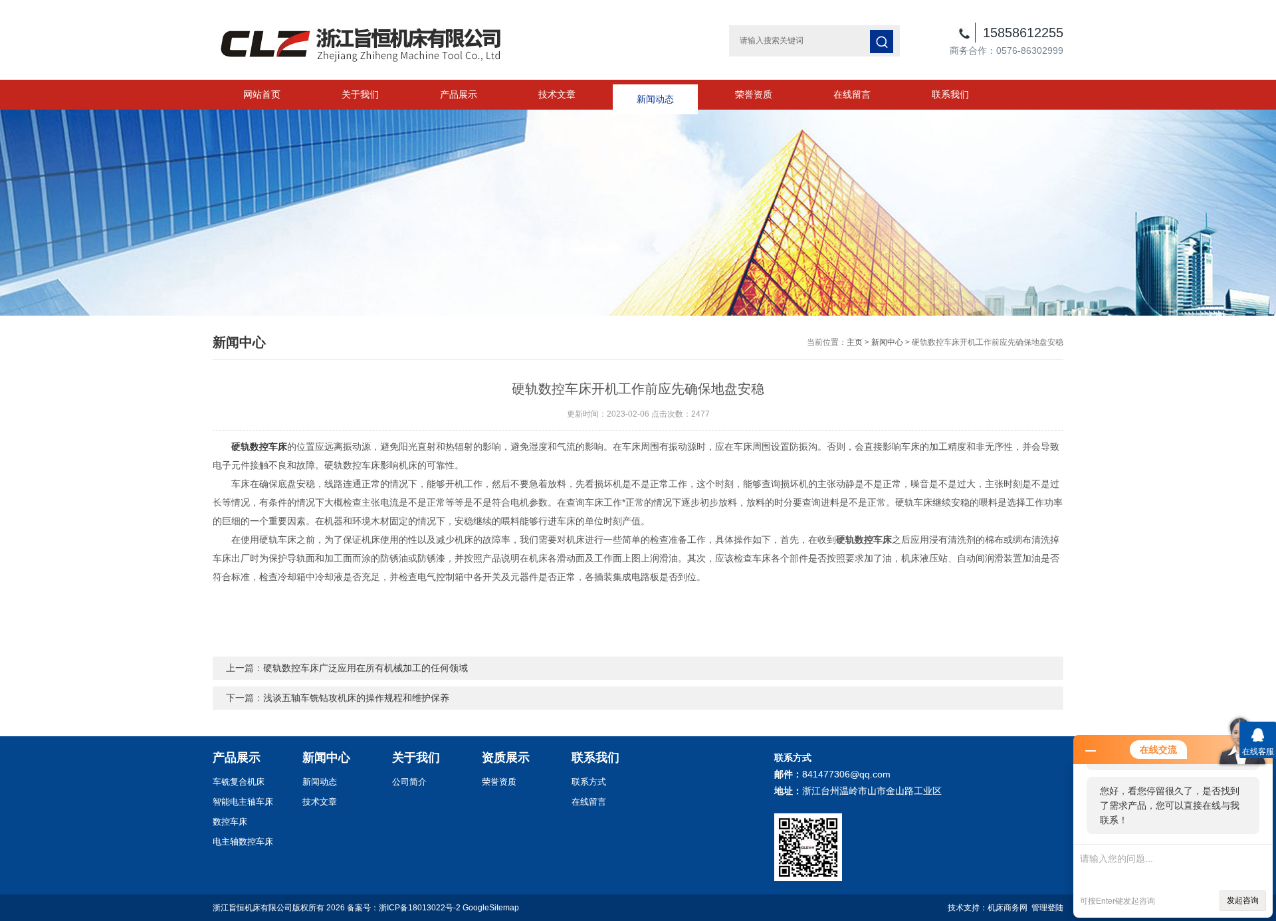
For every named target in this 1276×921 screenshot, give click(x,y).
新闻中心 (887, 342)
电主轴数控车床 (243, 842)
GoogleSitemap (491, 907)
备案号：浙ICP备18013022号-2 (404, 907)
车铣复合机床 (239, 782)
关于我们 (360, 94)
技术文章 (557, 94)
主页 (855, 342)
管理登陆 (1047, 907)
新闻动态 (655, 94)
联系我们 (950, 94)
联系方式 (589, 782)
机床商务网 (1007, 907)
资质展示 (506, 757)
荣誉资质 (753, 94)
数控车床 (230, 822)
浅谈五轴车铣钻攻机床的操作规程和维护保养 (356, 697)
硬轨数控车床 (259, 446)
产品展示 (458, 94)
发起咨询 (1243, 900)
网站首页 (261, 94)
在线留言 (852, 94)
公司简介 (409, 782)
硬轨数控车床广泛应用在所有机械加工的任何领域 (365, 668)
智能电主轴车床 (243, 802)
